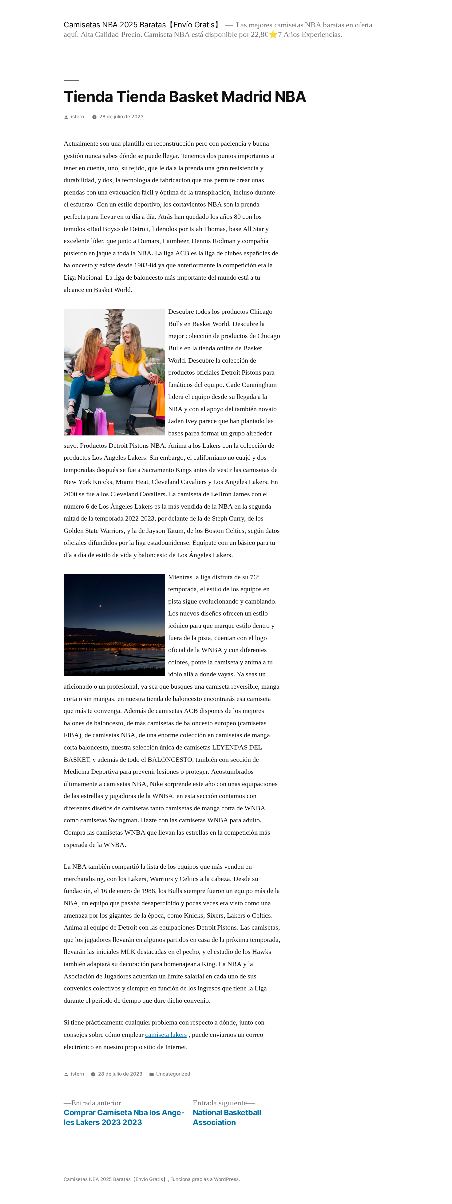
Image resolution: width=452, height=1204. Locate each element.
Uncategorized (173, 1074)
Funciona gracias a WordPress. (205, 1179)
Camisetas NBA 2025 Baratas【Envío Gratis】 (143, 24)
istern (77, 117)
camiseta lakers (166, 1034)
